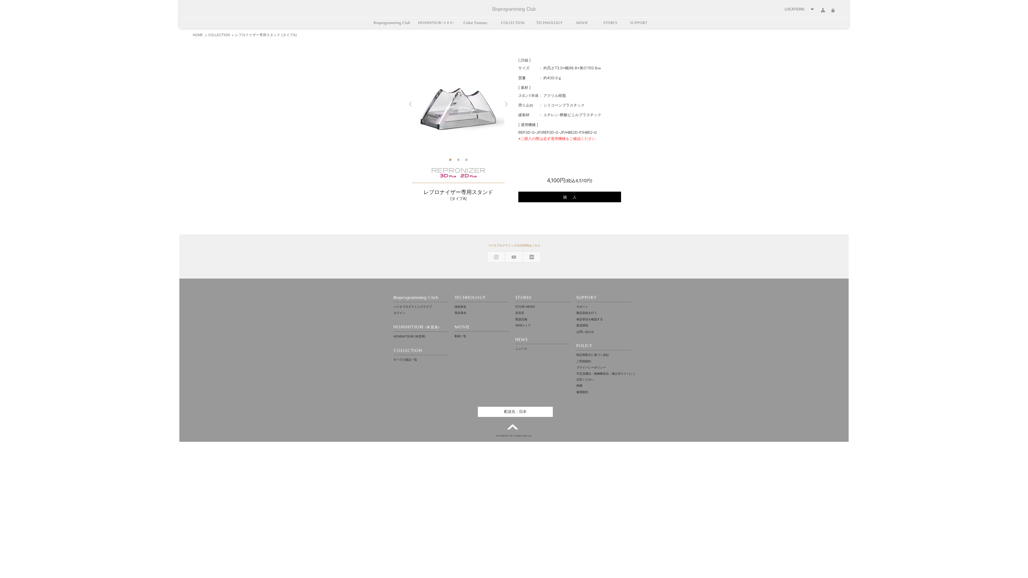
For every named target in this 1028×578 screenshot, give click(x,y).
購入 (572, 197)
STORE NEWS (525, 307)
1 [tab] (450, 161)
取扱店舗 (521, 319)
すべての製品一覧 (405, 360)
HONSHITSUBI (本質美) (409, 336)
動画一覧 (460, 336)
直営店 (519, 313)
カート (833, 13)
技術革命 (460, 307)
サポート (582, 307)
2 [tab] (458, 161)
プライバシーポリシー (591, 367)
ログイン (823, 13)
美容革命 (460, 313)
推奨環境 (582, 325)
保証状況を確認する (589, 319)
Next (505, 104)
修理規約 (582, 392)
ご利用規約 (583, 361)
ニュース (521, 349)
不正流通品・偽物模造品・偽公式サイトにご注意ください (605, 376)
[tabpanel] (458, 104)
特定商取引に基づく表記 (592, 355)
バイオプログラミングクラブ (413, 307)
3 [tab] (466, 161)
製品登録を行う (586, 313)
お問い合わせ (585, 332)
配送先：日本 (515, 411)
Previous (410, 104)
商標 (579, 385)
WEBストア (523, 325)
